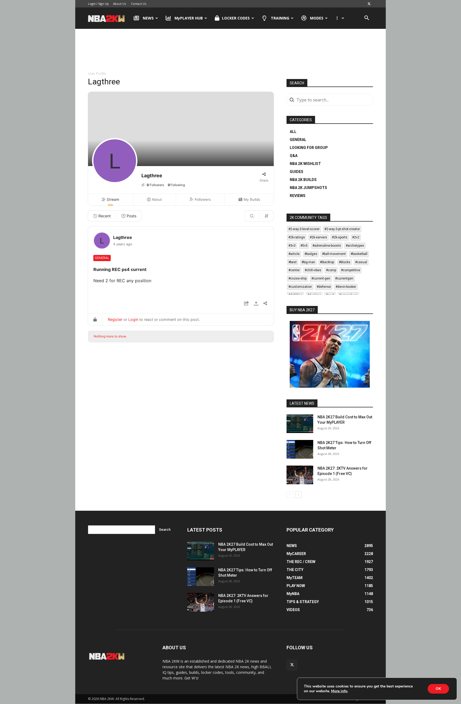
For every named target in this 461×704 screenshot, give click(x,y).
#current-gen (320, 278)
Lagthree (122, 237)
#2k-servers (318, 237)
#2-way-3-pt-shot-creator (342, 229)
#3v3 (292, 245)
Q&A (293, 156)
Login (92, 4)
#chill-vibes (313, 270)
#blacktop (327, 262)
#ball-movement (334, 254)
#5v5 (304, 245)
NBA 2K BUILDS (303, 180)
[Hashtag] (266, 216)
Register (115, 319)
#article (294, 254)
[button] (366, 18)
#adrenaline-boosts (326, 245)
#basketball (359, 254)
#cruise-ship (297, 278)
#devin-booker (346, 287)
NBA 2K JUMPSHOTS (308, 188)
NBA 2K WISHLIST (305, 164)
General (102, 258)
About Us (119, 4)
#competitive (350, 270)
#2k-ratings (296, 237)
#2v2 (355, 237)
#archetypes (355, 245)
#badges (310, 254)
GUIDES (296, 172)
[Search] (252, 216)
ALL (293, 131)
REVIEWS (297, 196)
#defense (324, 287)
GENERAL (298, 139)
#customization (300, 287)
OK (438, 688)
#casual (361, 262)
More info (339, 691)
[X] (369, 3)
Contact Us (138, 4)
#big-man (308, 262)
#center (294, 270)
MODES (316, 18)
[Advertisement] (230, 50)
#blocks (344, 262)
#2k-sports (339, 237)
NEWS (148, 18)
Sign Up (103, 4)
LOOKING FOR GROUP (309, 147)
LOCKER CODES (236, 18)
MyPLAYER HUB (188, 18)
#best (292, 262)
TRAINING (280, 18)
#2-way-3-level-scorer (304, 229)
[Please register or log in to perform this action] (256, 304)
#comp (331, 270)
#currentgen (344, 278)
